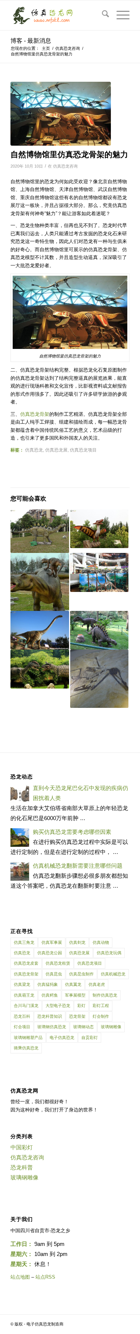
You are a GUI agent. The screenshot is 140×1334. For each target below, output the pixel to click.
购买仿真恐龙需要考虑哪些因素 (72, 832)
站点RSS (45, 1277)
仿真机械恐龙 (113, 974)
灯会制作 (101, 1016)
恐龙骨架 (77, 1016)
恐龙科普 (21, 1167)
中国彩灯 (21, 1147)
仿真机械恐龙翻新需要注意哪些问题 (77, 865)
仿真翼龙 (73, 984)
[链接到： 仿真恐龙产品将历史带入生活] (99, 679)
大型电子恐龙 (58, 1005)
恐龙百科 (22, 1016)
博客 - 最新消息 (30, 41)
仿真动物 (101, 942)
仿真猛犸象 (47, 984)
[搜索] (101, 15)
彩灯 (81, 1005)
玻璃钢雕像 (111, 1026)
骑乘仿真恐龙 (26, 1048)
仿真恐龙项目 (83, 449)
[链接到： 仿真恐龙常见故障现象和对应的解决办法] (39, 669)
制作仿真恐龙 (105, 995)
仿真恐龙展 (56, 449)
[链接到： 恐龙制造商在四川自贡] (39, 582)
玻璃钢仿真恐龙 (51, 1026)
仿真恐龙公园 (49, 953)
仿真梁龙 (22, 984)
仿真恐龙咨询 (65, 166)
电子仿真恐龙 (62, 1037)
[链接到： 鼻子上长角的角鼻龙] (99, 630)
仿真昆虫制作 (81, 974)
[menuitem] (101, 15)
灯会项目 (22, 1026)
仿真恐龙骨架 (26, 974)
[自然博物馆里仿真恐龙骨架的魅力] (60, 114)
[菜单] (119, 15)
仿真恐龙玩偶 (109, 953)
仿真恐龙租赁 (58, 963)
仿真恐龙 (34, 449)
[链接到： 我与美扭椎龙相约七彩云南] (99, 572)
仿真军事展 (51, 942)
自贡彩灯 (89, 1037)
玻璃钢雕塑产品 (28, 1037)
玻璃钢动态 (83, 1026)
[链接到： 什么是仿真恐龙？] (39, 531)
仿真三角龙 (24, 942)
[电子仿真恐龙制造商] (58, 15)
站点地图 (20, 1277)
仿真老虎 (96, 984)
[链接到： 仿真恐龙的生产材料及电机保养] (99, 528)
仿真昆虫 (54, 974)
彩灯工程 (101, 1005)
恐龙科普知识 (49, 1016)
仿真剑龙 (77, 942)
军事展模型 (75, 995)
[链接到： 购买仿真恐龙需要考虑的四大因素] (39, 630)
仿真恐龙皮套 (26, 963)
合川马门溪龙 (26, 1005)
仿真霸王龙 (24, 995)
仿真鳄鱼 (49, 995)
